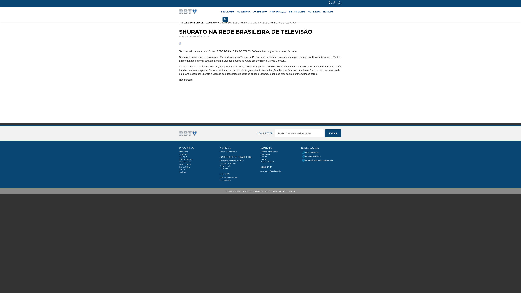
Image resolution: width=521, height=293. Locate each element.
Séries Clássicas (185, 162)
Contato (263, 157)
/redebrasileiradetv (312, 152)
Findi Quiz (183, 157)
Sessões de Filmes (185, 159)
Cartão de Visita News (228, 152)
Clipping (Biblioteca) (228, 163)
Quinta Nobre (184, 167)
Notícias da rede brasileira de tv (232, 161)
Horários (182, 172)
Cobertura (224, 168)
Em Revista (183, 154)
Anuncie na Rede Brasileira (270, 171)
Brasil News (183, 152)
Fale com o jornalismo (269, 152)
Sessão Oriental (185, 164)
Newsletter (265, 133)
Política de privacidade (228, 177)
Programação (225, 166)
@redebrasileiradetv (313, 156)
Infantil (182, 169)
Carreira (263, 159)
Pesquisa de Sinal (267, 162)
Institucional (265, 154)
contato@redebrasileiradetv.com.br (319, 160)
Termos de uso (225, 180)
